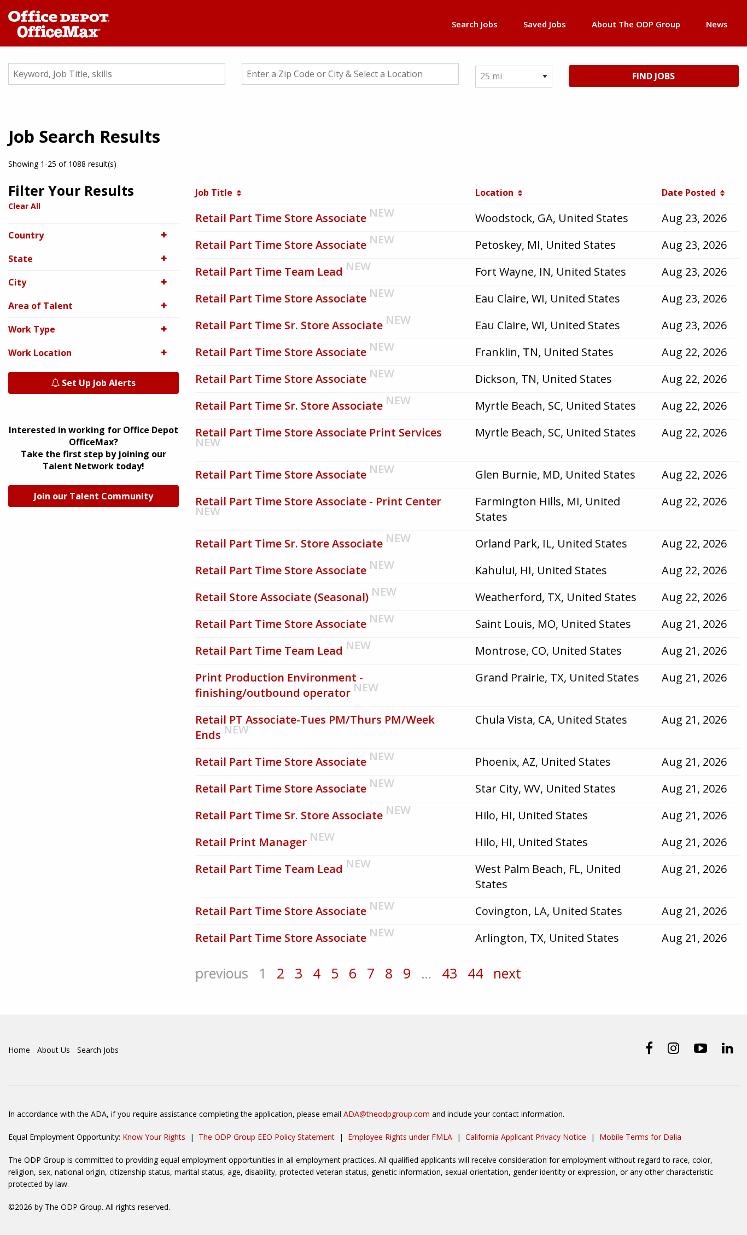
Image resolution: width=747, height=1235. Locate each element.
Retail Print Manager (251, 842)
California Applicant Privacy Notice (525, 1137)
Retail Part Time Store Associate (280, 218)
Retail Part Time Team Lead (269, 271)
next (507, 973)
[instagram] (673, 1048)
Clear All (24, 206)
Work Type (31, 329)
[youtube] (700, 1048)
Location (496, 193)
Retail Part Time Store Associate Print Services (318, 432)
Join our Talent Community (93, 496)
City (17, 282)
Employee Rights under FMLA (400, 1137)
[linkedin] (727, 1048)
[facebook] (649, 1048)
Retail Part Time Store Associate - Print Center (318, 501)
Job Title (216, 193)
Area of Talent (40, 306)
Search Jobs (475, 24)
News (717, 24)
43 (449, 973)
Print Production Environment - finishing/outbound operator (279, 685)
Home (19, 1050)
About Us (53, 1050)
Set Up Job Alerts (98, 383)
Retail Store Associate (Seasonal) (282, 597)
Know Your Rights (153, 1137)
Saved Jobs (544, 24)
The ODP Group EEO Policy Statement (267, 1137)
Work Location (40, 353)
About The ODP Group (636, 24)
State (20, 259)
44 (475, 973)
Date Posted (691, 193)
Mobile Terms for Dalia (640, 1137)
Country (26, 235)
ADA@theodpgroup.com (386, 1114)
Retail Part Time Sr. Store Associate (289, 325)
